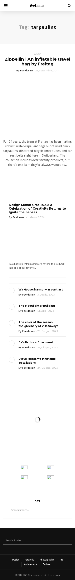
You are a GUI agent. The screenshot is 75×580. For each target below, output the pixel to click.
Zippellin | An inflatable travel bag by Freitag (37, 61)
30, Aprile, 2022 (47, 439)
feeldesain (26, 70)
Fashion (47, 564)
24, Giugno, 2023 (47, 367)
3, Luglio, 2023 (46, 294)
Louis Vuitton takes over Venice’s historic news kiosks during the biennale (37, 406)
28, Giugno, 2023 (47, 331)
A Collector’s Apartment (35, 342)
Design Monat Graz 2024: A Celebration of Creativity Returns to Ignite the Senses (37, 208)
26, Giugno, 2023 (47, 347)
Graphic (29, 559)
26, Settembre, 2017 (47, 70)
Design (37, 53)
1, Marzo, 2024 (36, 217)
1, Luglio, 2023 (45, 310)
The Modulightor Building (36, 305)
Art (61, 559)
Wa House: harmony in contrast (40, 289)
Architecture (30, 564)
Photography (47, 559)
